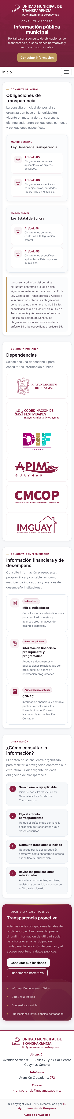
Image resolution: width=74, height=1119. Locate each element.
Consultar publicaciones (28, 963)
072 (52, 1077)
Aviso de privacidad (37, 1115)
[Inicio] (37, 10)
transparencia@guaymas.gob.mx (37, 1090)
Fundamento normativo (27, 973)
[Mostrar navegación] (66, 72)
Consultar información (37, 57)
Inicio (7, 72)
